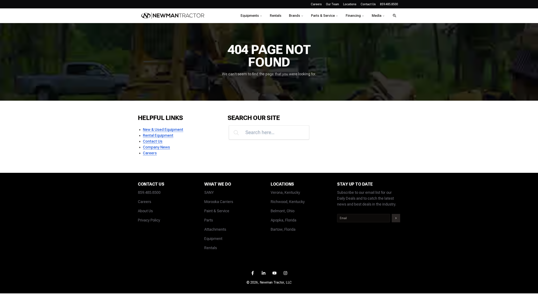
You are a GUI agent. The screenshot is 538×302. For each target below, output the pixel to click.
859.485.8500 (149, 192)
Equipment (213, 238)
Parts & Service (323, 16)
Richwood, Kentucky (288, 201)
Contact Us (152, 141)
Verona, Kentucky (285, 192)
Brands (294, 16)
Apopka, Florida (283, 220)
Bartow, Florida (283, 229)
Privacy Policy (149, 220)
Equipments (250, 16)
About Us (145, 211)
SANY (209, 192)
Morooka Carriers (218, 201)
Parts (208, 220)
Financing (353, 16)
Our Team (332, 4)
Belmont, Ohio (282, 211)
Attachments (215, 229)
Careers (316, 4)
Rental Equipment (158, 135)
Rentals (275, 16)
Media (376, 16)
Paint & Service (216, 211)
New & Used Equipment (163, 129)
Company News (156, 147)
